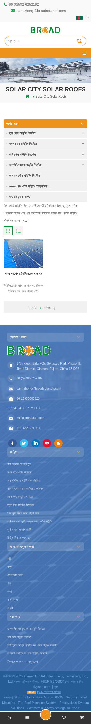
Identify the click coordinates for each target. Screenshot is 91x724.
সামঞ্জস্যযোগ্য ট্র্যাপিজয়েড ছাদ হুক (23, 273)
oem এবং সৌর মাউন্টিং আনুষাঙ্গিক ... (30, 186)
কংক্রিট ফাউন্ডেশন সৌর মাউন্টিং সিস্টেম (27, 653)
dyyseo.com (41, 687)
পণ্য (9, 567)
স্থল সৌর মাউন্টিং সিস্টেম (23, 144)
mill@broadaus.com (30, 418)
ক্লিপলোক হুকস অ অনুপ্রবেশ (22, 661)
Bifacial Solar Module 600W (43, 697)
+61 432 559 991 (28, 428)
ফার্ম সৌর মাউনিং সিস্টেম (22, 154)
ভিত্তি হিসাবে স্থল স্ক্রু (19, 538)
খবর (9, 583)
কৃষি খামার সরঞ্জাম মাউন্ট (19, 529)
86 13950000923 (28, 398)
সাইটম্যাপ (12, 599)
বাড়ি (9, 559)
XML (10, 608)
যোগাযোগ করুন (15, 575)
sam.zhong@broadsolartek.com (41, 11)
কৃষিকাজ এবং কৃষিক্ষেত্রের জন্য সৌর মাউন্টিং (29, 521)
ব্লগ (9, 591)
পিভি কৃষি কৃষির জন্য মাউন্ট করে (23, 513)
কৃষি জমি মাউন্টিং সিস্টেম (19, 637)
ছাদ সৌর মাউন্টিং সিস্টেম (22, 133)
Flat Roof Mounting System (37, 702)
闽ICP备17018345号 (55, 681)
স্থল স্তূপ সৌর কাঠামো (19, 472)
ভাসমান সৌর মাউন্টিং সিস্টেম (24, 175)
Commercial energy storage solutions (53, 708)
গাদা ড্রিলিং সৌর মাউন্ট (19, 464)
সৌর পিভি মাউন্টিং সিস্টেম (20, 497)
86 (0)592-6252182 (24, 4)
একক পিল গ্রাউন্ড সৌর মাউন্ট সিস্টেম (26, 629)
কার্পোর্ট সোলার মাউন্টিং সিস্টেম (25, 165)
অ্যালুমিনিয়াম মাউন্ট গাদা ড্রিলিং (23, 480)
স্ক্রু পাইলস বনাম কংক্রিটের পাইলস (25, 488)
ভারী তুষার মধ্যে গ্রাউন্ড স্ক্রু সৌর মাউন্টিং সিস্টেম (32, 645)
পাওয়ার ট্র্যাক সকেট (19, 197)
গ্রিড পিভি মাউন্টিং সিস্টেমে (20, 505)
